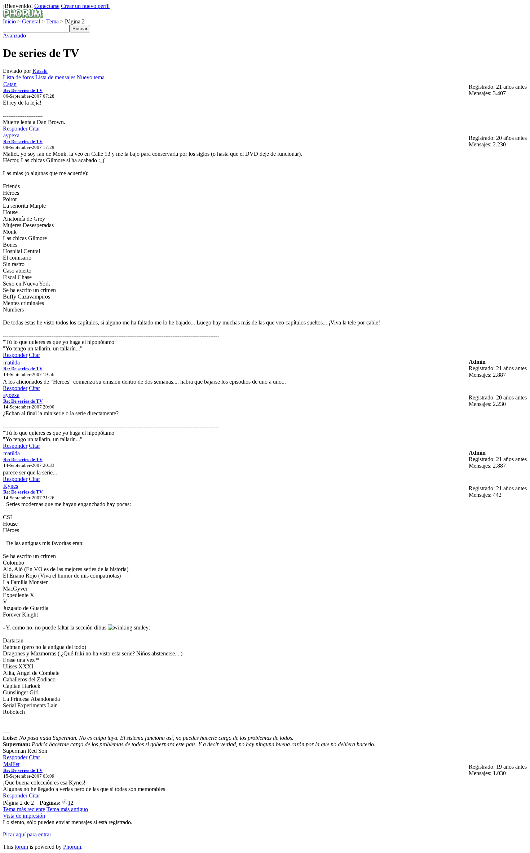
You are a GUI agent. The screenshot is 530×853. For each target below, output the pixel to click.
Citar (34, 128)
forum (21, 847)
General (31, 21)
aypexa (11, 135)
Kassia (40, 71)
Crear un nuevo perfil (85, 6)
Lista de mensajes (55, 77)
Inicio (9, 21)
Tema (52, 21)
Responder (15, 128)
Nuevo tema (91, 77)
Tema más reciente (24, 809)
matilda (11, 362)
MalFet (11, 764)
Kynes (10, 486)
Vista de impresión (24, 816)
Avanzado (14, 35)
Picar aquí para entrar (27, 834)
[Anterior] (65, 803)
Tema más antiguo (67, 809)
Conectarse (46, 6)
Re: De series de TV (23, 90)
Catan (10, 84)
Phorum (72, 847)
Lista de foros (18, 77)
